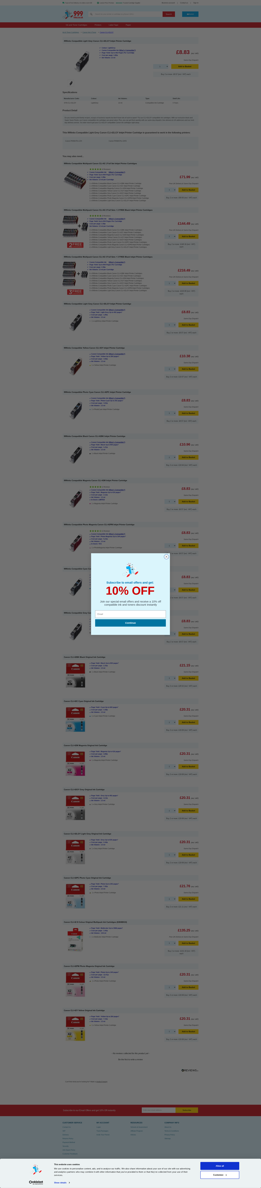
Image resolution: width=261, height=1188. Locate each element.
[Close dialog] (166, 556)
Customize (218, 1175)
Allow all (220, 1166)
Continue (130, 623)
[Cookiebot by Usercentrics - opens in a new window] (36, 1183)
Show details (60, 1182)
